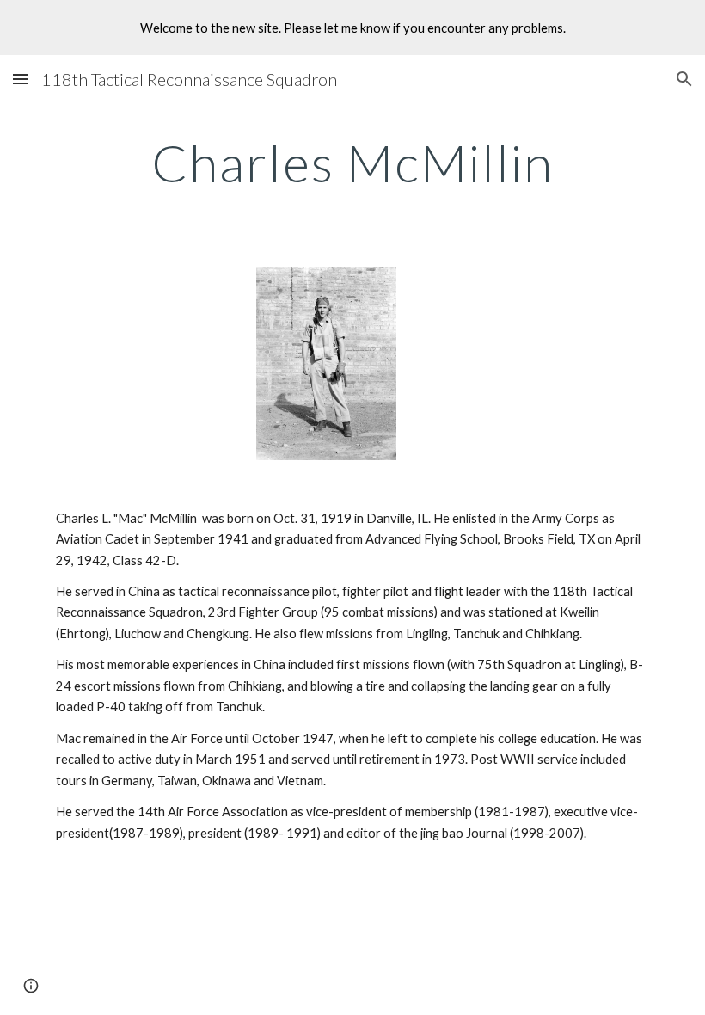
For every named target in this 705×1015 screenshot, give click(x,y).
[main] (352, 162)
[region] (352, 27)
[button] (20, 78)
